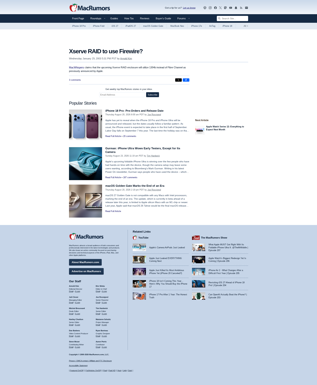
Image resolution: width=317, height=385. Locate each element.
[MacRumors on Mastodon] (225, 8)
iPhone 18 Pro (79, 26)
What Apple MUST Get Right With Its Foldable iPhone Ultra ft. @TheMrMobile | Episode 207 (228, 247)
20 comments (129, 136)
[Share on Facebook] (186, 80)
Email (71, 291)
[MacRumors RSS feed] (241, 8)
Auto (119, 370)
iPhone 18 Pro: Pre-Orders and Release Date (134, 110)
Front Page (78, 18)
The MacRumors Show (214, 237)
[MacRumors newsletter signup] (246, 8)
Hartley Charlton (76, 319)
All (246, 26)
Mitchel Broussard (77, 308)
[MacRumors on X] (220, 8)
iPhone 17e (196, 26)
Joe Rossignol (154, 114)
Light (125, 370)
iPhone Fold (98, 26)
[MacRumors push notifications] (236, 8)
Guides (114, 18)
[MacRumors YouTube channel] (230, 8)
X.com (77, 291)
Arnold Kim (126, 58)
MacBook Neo (177, 26)
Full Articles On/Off (93, 370)
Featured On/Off (76, 370)
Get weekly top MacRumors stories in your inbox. (129, 89)
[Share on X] (178, 80)
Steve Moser (74, 342)
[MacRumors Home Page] (89, 8)
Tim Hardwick (153, 156)
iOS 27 (115, 26)
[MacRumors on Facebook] (215, 8)
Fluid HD (111, 370)
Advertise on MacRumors (86, 271)
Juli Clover (73, 297)
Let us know (189, 7)
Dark (130, 370)
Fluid (105, 370)
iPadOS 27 (130, 26)
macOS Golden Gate (153, 26)
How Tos (129, 18)
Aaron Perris (101, 342)
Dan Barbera (74, 331)
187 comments (130, 177)
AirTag (212, 26)
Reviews (144, 18)
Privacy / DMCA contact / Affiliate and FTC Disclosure (90, 361)
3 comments (75, 80)
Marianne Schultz (103, 319)
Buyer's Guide (163, 18)
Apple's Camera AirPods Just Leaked (167, 247)
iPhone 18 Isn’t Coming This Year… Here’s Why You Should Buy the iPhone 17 (168, 284)
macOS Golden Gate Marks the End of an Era (134, 185)
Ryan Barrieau (102, 331)
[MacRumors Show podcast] (205, 8)
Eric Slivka (100, 286)
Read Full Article (113, 136)
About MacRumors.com (85, 262)
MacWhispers (76, 67)
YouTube (143, 237)
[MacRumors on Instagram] (210, 8)
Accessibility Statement (78, 366)
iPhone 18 (227, 26)
